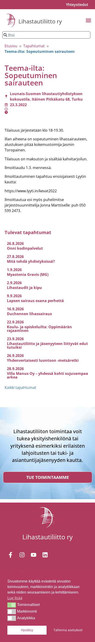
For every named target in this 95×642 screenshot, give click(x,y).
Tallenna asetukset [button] (68, 630)
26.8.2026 (15, 243)
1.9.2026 (14, 269)
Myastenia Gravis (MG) (27, 274)
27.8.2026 (15, 256)
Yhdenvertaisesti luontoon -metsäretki (43, 360)
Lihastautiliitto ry (40, 21)
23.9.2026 (15, 338)
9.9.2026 (14, 295)
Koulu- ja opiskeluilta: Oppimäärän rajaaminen (39, 328)
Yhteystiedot (77, 4)
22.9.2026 (15, 322)
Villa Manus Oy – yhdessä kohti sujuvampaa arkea (47, 375)
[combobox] (46, 35)
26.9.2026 (15, 355)
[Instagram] (22, 555)
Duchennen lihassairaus (29, 313)
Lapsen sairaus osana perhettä (35, 300)
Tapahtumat (34, 45)
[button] (11, 605)
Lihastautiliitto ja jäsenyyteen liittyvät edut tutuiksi (47, 345)
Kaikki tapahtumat (20, 387)
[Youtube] (33, 555)
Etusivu (11, 45)
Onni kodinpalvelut (25, 248)
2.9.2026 (14, 282)
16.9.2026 (15, 308)
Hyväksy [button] (27, 630)
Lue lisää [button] (14, 597)
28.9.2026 (15, 368)
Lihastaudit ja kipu (24, 287)
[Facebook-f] (10, 555)
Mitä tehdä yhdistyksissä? (31, 261)
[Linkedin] (45, 555)
